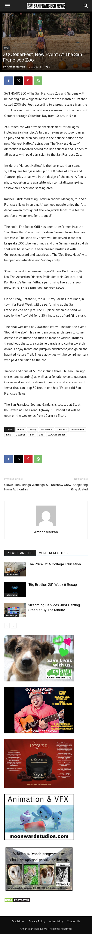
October (20, 434)
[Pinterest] (28, 80)
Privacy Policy (37, 921)
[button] (7, 5)
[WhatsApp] (38, 80)
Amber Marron (16, 66)
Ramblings (11, 615)
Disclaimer (18, 921)
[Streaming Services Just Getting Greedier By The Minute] (15, 610)
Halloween (77, 429)
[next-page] (13, 625)
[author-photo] (46, 526)
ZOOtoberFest (56, 434)
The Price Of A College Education (54, 564)
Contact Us (73, 921)
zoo (41, 434)
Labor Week (12, 574)
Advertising (56, 921)
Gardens (62, 429)
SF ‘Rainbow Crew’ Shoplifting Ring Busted (67, 487)
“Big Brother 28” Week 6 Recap (52, 584)
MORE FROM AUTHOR (53, 553)
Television (11, 594)
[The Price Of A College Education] (15, 569)
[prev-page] (7, 625)
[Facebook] (8, 80)
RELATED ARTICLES (20, 553)
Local (6, 47)
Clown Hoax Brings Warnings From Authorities (24, 487)
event (20, 429)
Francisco (46, 429)
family (32, 429)
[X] (18, 80)
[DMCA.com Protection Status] (17, 902)
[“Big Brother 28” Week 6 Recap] (15, 589)
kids (8, 434)
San (32, 434)
